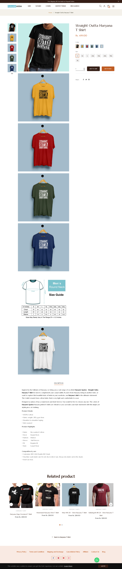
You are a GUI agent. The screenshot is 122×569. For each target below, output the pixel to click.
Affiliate (85, 552)
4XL (105, 56)
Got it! (103, 566)
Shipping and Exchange (55, 552)
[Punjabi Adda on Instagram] (69, 558)
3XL (99, 56)
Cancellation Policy (73, 552)
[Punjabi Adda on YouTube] (64, 558)
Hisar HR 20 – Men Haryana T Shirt (74, 513)
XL (77, 60)
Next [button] (12, 73)
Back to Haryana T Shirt (62, 537)
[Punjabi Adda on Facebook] (53, 558)
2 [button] (62, 524)
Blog (103, 552)
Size (77, 51)
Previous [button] (11, 504)
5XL (111, 56)
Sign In (104, 6)
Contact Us (95, 552)
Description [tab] (58, 383)
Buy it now (108, 68)
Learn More (68, 566)
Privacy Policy (21, 552)
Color (77, 42)
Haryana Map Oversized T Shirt (21, 514)
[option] (21, 504)
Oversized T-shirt (21, 511)
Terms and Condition (36, 552)
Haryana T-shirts (48, 509)
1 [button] (59, 524)
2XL (93, 56)
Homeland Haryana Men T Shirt (48, 513)
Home (50, 12)
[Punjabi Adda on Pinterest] (58, 558)
